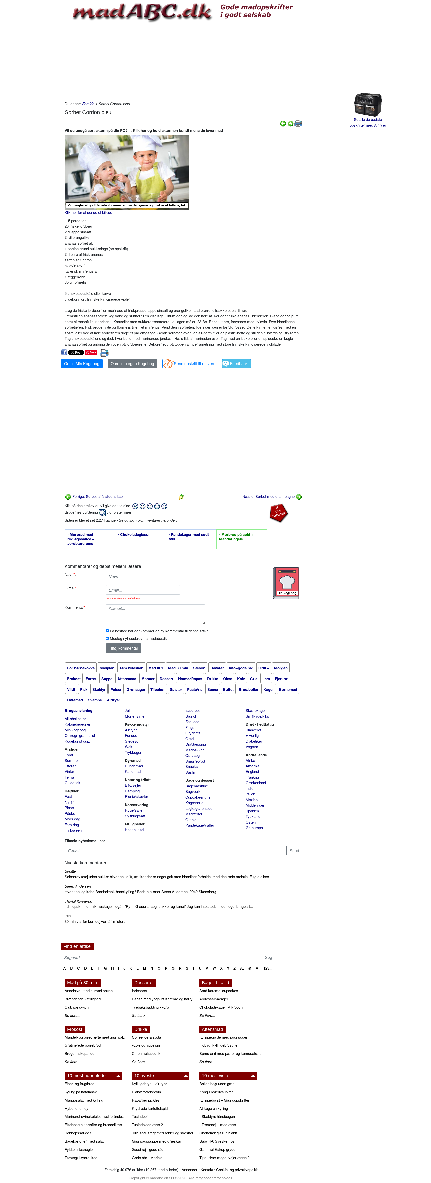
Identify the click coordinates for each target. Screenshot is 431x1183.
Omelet (191, 819)
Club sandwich (77, 1007)
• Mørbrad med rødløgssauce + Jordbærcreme (80, 539)
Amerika (252, 765)
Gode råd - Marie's (147, 1157)
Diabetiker (254, 741)
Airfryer (131, 729)
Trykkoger (133, 752)
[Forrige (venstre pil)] (283, 123)
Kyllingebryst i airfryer (149, 1083)
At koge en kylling (213, 1108)
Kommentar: (75, 607)
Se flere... (72, 1015)
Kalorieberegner (77, 724)
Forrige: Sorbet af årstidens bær (97, 496)
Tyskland (253, 816)
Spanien (252, 810)
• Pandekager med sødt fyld (189, 537)
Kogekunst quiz (77, 741)
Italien (250, 793)
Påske (70, 813)
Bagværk (192, 791)
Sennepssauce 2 (78, 1132)
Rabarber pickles (146, 1100)
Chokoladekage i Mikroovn (221, 1007)
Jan (68, 915)
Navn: (70, 574)
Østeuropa (254, 827)
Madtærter (193, 813)
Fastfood (192, 721)
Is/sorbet (192, 710)
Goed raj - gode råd (147, 1149)
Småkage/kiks (257, 716)
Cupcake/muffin (198, 797)
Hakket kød (134, 829)
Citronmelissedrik (146, 1053)
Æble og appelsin (146, 1045)
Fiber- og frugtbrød (79, 1083)
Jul (127, 710)
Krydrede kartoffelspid (150, 1108)
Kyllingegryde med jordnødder (223, 1037)
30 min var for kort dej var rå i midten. (95, 921)
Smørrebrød (195, 761)
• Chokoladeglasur (134, 534)
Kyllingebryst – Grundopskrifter (224, 1100)
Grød (189, 738)
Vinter (69, 771)
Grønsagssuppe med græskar (156, 1141)
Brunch (191, 716)
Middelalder (255, 805)
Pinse (69, 807)
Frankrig (252, 777)
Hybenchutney (76, 1108)
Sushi (190, 772)
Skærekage (255, 710)
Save (93, 352)
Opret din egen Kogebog (132, 363)
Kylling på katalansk (81, 1091)
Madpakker (194, 749)
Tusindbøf (140, 1116)
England (252, 771)
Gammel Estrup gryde (217, 1149)
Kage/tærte (194, 802)
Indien (250, 788)
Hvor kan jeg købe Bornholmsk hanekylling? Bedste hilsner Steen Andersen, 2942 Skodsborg (140, 891)
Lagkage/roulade (198, 808)
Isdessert (139, 990)
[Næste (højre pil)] (290, 123)
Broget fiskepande (79, 1053)
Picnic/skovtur (136, 796)
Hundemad (134, 765)
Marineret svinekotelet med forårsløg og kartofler (96, 1116)
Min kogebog (75, 729)
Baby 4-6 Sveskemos (217, 1141)
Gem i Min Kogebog (81, 363)
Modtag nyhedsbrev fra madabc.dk (138, 638)
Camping (132, 790)
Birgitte (70, 871)
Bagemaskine (196, 785)
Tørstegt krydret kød (81, 1157)
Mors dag (72, 818)
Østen (251, 822)
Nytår (69, 802)
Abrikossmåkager (213, 998)
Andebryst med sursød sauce (89, 990)
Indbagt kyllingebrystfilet (218, 1045)
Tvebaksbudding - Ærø (150, 1007)
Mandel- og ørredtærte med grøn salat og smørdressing (96, 1037)
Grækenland (256, 782)
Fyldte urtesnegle (79, 1149)
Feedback (239, 363)
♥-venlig (252, 735)
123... (267, 968)
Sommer (72, 760)
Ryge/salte (133, 810)
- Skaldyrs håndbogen (217, 1116)
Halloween (73, 830)
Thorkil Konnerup (78, 901)
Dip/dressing (195, 744)
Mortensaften (135, 716)
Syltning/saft (135, 815)
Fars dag (72, 824)
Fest (68, 796)
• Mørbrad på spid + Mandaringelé (236, 537)
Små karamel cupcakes (218, 990)
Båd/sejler (133, 785)
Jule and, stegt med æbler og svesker (162, 1132)
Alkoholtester (75, 718)
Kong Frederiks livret (216, 1091)
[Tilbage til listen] (181, 496)
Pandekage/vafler (199, 825)
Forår (69, 754)
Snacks (191, 766)
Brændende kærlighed (83, 998)
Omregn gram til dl (80, 735)
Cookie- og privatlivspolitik (237, 1169)
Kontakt (207, 1169)
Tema (69, 777)
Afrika (250, 760)
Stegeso (131, 741)
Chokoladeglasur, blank (218, 1132)
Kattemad (133, 771)
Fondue (131, 735)
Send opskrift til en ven (194, 363)
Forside (88, 103)
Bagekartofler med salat (84, 1141)
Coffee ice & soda (146, 1037)
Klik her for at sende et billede (88, 212)
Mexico (252, 799)
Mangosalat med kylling (84, 1100)
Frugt (189, 727)
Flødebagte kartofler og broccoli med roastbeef (96, 1124)
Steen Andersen (78, 886)
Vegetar (252, 746)
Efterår (70, 765)
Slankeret (253, 729)
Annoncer (189, 1169)
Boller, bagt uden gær (216, 1083)
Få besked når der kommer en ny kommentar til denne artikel (159, 630)
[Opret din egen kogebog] (286, 583)
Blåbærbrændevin (146, 1091)
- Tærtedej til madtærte (217, 1124)
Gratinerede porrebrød (83, 1045)
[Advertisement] (183, 61)
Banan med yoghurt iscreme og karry (162, 998)
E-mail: (71, 587)
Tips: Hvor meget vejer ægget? (224, 1157)
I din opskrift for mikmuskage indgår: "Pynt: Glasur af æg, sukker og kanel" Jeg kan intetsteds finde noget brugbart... (159, 906)
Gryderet (192, 732)
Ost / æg (192, 755)
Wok (128, 746)
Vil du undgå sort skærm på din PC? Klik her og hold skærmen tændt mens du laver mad (144, 130)
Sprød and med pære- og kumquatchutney (230, 1053)
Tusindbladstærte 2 (147, 1124)
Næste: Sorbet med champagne (269, 496)
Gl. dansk (72, 782)
